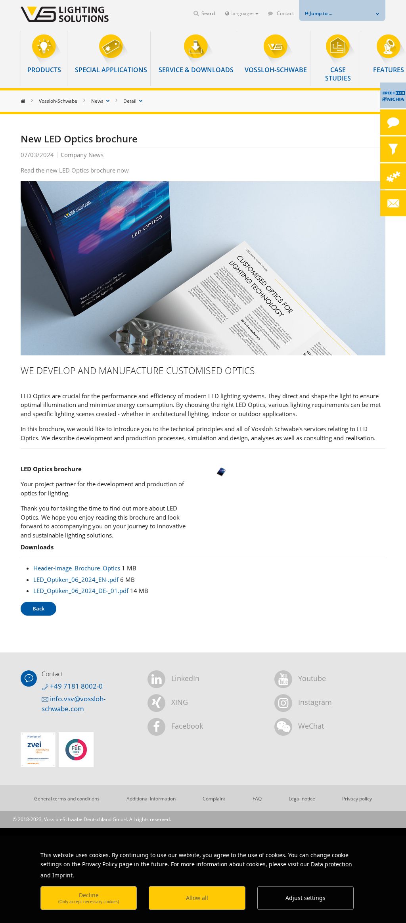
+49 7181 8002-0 (75, 686)
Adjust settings (305, 898)
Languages (242, 13)
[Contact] (393, 122)
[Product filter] (393, 149)
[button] (44, 54)
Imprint (62, 875)
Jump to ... (320, 13)
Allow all (197, 898)
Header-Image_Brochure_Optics (77, 568)
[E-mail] (393, 203)
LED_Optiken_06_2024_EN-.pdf (76, 579)
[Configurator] (393, 176)
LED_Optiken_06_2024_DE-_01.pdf (81, 591)
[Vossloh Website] (60, 14)
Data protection (331, 864)
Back (38, 608)
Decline (88, 897)
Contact (285, 13)
